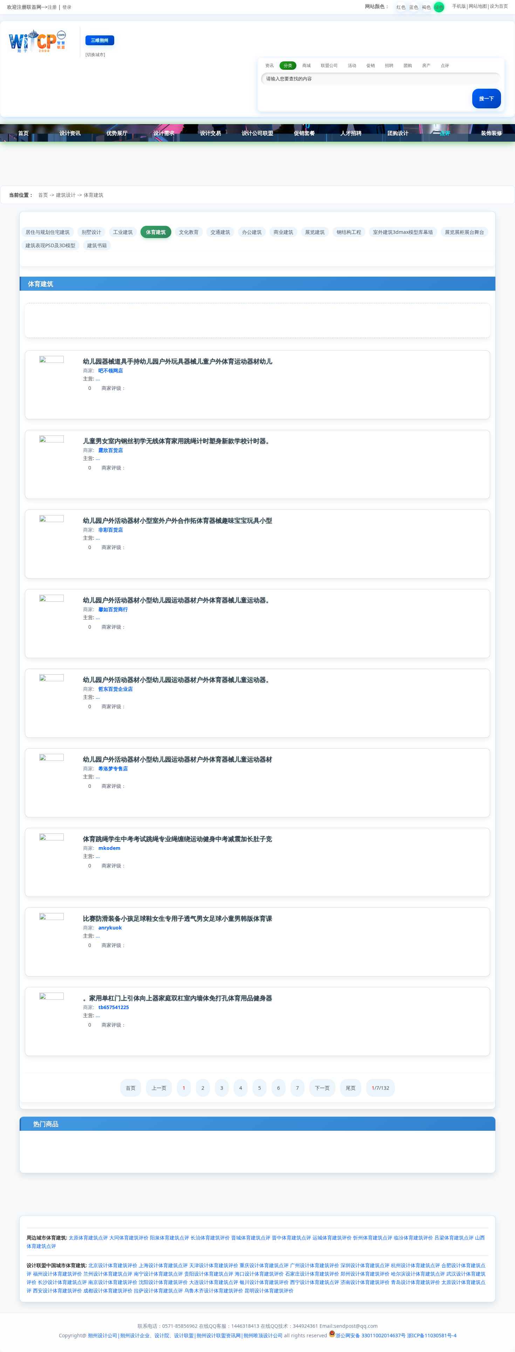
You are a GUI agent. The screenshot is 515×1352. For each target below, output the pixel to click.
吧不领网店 (110, 370)
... (98, 378)
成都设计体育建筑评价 (107, 1290)
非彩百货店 (110, 529)
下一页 (322, 1087)
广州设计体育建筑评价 (314, 1265)
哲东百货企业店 (115, 688)
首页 (23, 132)
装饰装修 (491, 132)
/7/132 (380, 1087)
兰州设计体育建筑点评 (107, 1273)
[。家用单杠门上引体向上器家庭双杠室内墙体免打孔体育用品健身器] (51, 997)
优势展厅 (117, 132)
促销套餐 (304, 132)
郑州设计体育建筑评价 (365, 1273)
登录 (66, 7)
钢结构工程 (349, 232)
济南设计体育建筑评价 (365, 1282)
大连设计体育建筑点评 (213, 1282)
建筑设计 (66, 194)
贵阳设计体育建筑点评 (208, 1273)
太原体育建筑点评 (88, 1237)
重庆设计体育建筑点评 (264, 1265)
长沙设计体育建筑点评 (62, 1282)
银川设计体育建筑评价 (264, 1282)
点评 (445, 132)
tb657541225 (113, 1007)
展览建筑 (315, 232)
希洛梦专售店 (113, 768)
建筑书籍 (97, 245)
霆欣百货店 (110, 450)
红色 (401, 7)
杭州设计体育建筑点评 (415, 1265)
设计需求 (163, 132)
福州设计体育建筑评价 (57, 1273)
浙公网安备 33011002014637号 (371, 1335)
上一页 (159, 1087)
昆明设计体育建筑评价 (269, 1290)
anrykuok (110, 927)
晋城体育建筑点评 (250, 1237)
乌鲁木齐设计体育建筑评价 (213, 1290)
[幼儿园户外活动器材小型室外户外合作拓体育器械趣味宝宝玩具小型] (51, 520)
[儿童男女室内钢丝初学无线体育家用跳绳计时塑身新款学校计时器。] (51, 440)
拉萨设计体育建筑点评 (158, 1290)
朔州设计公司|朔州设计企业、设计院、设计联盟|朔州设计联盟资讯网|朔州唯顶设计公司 (185, 1335)
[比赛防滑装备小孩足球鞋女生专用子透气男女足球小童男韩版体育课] (51, 918)
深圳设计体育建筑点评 (365, 1265)
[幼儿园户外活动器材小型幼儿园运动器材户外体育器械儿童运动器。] (51, 599)
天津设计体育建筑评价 (213, 1265)
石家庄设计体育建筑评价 (312, 1273)
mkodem (109, 848)
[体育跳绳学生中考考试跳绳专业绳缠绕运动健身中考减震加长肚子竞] (51, 838)
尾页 (351, 1087)
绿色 (439, 7)
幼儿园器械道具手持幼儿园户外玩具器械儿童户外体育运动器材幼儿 (177, 361)
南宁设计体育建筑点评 (158, 1273)
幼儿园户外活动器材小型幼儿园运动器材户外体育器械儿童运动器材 (177, 759)
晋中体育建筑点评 (291, 1237)
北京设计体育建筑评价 (112, 1265)
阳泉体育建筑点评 (169, 1237)
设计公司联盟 (257, 132)
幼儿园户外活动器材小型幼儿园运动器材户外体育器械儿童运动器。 (177, 600)
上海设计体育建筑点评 (163, 1265)
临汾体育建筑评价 (413, 1237)
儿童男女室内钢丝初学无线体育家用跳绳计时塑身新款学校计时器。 (177, 441)
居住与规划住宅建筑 (48, 232)
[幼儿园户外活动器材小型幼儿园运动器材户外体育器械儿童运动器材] (51, 759)
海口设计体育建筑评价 (259, 1273)
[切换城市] (95, 55)
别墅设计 (91, 232)
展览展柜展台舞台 (464, 232)
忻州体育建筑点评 (372, 1237)
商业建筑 (283, 232)
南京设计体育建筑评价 (112, 1282)
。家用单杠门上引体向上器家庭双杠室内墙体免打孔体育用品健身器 (177, 998)
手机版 (459, 6)
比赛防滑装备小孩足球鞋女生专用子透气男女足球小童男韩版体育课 (177, 918)
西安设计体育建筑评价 (57, 1290)
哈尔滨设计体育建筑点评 (418, 1273)
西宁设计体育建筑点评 (314, 1282)
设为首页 (499, 6)
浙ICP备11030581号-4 (431, 1335)
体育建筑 (93, 194)
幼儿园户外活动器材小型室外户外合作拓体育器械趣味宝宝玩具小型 (177, 520)
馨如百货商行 (113, 609)
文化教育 (189, 232)
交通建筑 (220, 232)
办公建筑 (252, 232)
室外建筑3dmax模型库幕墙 (403, 232)
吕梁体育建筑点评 (454, 1237)
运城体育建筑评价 (332, 1237)
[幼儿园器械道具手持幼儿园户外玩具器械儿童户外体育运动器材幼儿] (51, 361)
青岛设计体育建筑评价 (415, 1282)
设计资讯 (70, 132)
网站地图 (478, 6)
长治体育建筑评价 (210, 1237)
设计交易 (210, 132)
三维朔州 (100, 40)
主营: (88, 378)
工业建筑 (123, 232)
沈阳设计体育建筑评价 (163, 1282)
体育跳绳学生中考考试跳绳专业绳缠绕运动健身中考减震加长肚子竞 (177, 838)
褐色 (426, 7)
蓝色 (413, 7)
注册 (52, 7)
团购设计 (397, 132)
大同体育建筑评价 (129, 1237)
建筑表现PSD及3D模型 (50, 245)
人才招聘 (351, 132)
